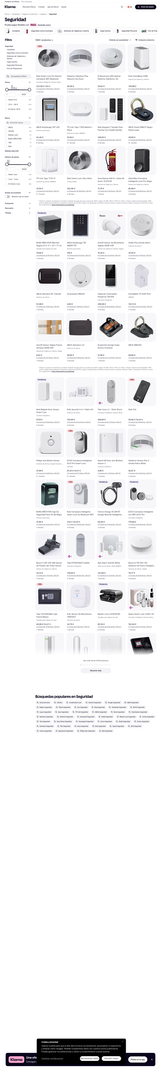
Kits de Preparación (14, 69)
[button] (129, 7)
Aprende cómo (44, 25)
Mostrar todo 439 (12, 151)
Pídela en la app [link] (138, 1059)
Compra (41, 7)
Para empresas (26, 2)
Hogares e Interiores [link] (30, 14)
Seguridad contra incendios (17, 53)
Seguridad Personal (14, 65)
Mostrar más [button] (95, 670)
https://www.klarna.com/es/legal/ (63, 205)
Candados (11, 50)
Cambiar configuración (52, 1058)
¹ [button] (48, 89)
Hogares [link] (43, 14)
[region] (81, 1051)
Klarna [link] (7, 14)
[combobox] (120, 40)
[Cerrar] (122, 1041)
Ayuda (63, 7)
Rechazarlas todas (90, 1058)
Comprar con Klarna (12, 2)
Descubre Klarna (29, 7)
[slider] (6, 89)
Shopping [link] (15, 14)
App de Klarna (52, 7)
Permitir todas (111, 1058)
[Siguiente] (153, 31)
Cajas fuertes (12, 62)
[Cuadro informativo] (52, 40)
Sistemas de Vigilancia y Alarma (16, 57)
